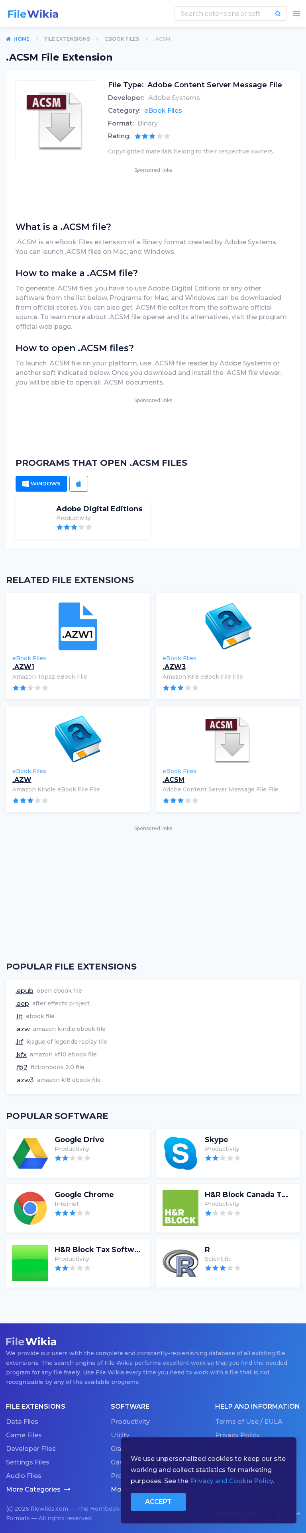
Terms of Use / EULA (248, 1421)
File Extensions (67, 39)
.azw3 (25, 1080)
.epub (24, 991)
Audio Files (23, 1476)
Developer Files (31, 1449)
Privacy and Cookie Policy (231, 1481)
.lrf (19, 1042)
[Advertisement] (153, 192)
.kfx (21, 1054)
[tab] (41, 484)
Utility (120, 1435)
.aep (22, 1003)
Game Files (24, 1435)
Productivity (130, 1421)
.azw (23, 1029)
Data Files (22, 1421)
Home (21, 39)
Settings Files (27, 1462)
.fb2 (21, 1067)
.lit (19, 1016)
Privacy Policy (237, 1435)
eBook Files (122, 39)
